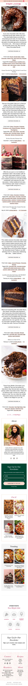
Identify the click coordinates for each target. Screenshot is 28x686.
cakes (18, 65)
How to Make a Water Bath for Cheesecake (8, 673)
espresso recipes (14, 203)
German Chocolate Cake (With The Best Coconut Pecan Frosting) (14, 71)
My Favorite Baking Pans (7, 675)
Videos (14, 60)
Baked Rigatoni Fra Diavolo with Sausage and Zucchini (19, 537)
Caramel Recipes (16, 263)
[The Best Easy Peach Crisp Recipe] (9, 556)
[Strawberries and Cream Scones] (19, 507)
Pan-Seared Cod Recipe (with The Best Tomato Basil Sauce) (19, 566)
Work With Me (20, 671)
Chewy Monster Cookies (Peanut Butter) (19, 586)
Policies (9, 682)
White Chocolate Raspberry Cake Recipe (8, 536)
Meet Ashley (20, 670)
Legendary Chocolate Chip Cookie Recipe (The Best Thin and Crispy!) (9, 517)
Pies (20, 662)
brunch (13, 63)
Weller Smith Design (16, 684)
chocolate (22, 131)
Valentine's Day (19, 408)
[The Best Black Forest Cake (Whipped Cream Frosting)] (9, 576)
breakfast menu (21, 62)
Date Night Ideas (18, 407)
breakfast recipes (7, 63)
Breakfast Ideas (13, 62)
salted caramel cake (12, 269)
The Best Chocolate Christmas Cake (14, 138)
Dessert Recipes (16, 128)
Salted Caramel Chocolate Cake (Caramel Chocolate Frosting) (14, 207)
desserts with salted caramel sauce (12, 268)
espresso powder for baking (18, 201)
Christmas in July (7, 128)
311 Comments (22, 210)
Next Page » (17, 414)
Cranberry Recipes (21, 200)
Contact (20, 673)
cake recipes (13, 65)
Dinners (20, 663)
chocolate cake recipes (10, 198)
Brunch (11, 56)
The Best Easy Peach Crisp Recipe (9, 566)
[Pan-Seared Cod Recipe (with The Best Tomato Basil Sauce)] (19, 556)
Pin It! (14, 497)
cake (8, 65)
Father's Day (10, 58)
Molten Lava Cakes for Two (14, 339)
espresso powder (7, 201)
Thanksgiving (14, 130)
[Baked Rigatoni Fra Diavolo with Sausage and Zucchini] (19, 527)
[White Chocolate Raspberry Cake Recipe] (9, 527)
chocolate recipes (15, 133)
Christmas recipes (6, 200)
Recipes (24, 58)
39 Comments (22, 74)
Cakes (22, 56)
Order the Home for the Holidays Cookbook (13, 1)
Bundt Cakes (17, 56)
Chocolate (3, 58)
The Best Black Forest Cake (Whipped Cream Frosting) (8, 587)
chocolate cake (7, 133)
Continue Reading (13, 51)
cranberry (13, 200)
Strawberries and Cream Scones (19, 516)
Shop (20, 675)
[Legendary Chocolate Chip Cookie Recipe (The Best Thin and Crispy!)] (9, 507)
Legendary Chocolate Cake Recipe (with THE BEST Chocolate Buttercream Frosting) (14, 275)
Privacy (20, 674)
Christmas (21, 126)
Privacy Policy (14, 486)
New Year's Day (18, 58)
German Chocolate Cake (17, 135)
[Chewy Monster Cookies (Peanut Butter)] (19, 576)
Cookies (20, 660)
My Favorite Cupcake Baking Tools (7, 670)
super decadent (16, 336)
